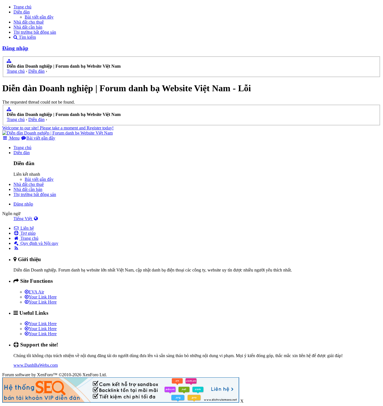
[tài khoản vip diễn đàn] (120, 401)
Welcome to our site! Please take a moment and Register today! (58, 128)
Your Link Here (43, 297)
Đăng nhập (15, 48)
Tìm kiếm (27, 37)
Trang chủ (22, 6)
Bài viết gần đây (39, 17)
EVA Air (36, 291)
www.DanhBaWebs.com (35, 365)
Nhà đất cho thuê (28, 22)
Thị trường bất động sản (34, 32)
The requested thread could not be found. (38, 102)
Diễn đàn (21, 12)
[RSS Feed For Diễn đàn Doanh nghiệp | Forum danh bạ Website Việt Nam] (16, 248)
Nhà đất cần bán (27, 27)
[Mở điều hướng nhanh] (9, 61)
